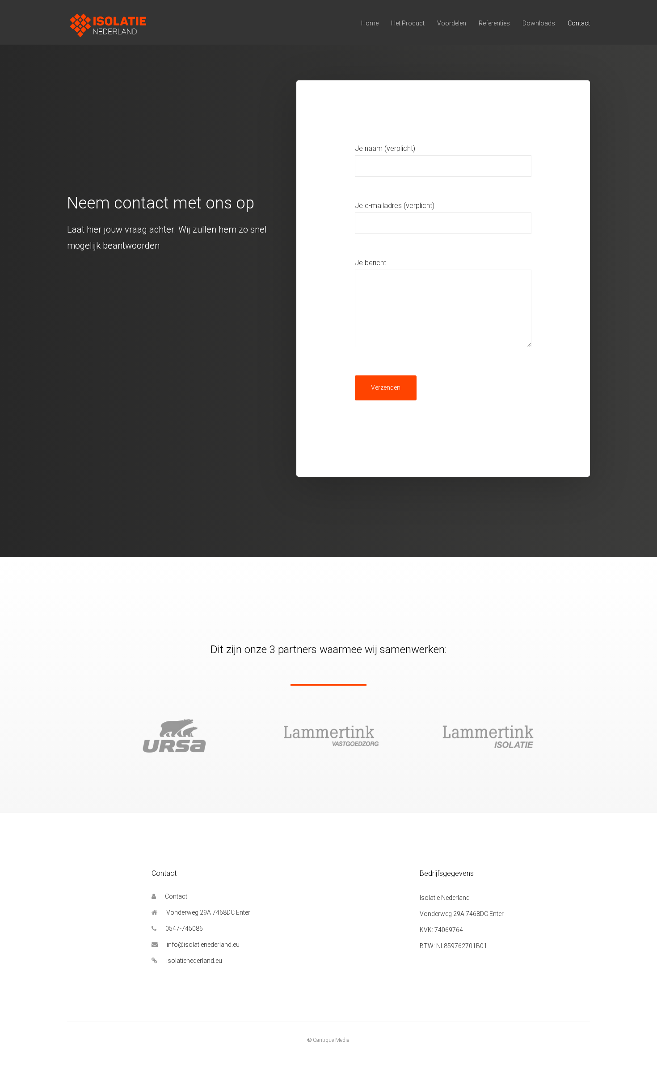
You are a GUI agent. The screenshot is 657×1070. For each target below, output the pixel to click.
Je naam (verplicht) (385, 148)
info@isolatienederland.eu (203, 944)
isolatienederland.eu (194, 960)
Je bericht (370, 262)
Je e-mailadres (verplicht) (394, 205)
